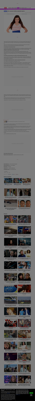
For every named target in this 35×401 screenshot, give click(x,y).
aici (2, 397)
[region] (17, 395)
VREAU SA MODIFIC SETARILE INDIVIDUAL (31, 395)
